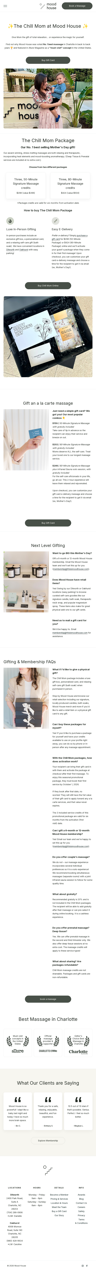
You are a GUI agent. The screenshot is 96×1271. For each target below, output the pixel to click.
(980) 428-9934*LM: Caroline (15, 1243)
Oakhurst (23, 249)
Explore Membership (48, 1140)
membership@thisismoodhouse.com (70, 569)
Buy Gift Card (48, 60)
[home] (48, 6)
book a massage (48, 999)
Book (77, 6)
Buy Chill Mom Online (48, 285)
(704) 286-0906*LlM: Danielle (15, 1214)
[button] (22, 6)
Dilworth (10, 249)
